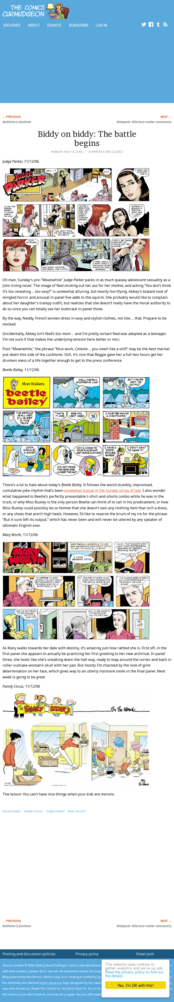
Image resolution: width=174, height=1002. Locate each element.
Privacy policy (87, 953)
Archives (11, 25)
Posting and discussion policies (29, 953)
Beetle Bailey (11, 811)
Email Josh (145, 953)
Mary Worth (76, 811)
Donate (54, 25)
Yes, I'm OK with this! (135, 985)
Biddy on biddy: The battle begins (87, 138)
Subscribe (79, 25)
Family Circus (33, 811)
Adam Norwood (50, 983)
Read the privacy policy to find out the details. (134, 973)
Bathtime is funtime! (16, 122)
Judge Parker (55, 811)
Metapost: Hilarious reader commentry (144, 122)
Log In (101, 25)
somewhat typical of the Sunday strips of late (102, 490)
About (34, 25)
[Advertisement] (53, 66)
